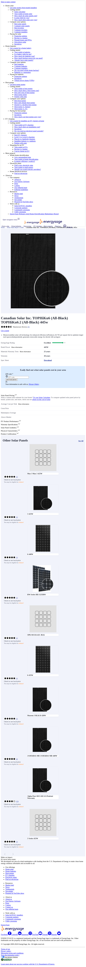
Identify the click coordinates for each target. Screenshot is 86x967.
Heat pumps (27, 226)
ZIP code (9, 374)
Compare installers (20, 32)
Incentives (18, 44)
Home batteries (16, 226)
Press (16, 184)
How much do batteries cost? (24, 56)
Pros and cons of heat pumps (24, 93)
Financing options (20, 36)
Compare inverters (20, 30)
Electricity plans (11, 877)
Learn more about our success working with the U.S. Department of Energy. (28, 964)
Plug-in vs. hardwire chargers (24, 139)
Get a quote (5, 331)
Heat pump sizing (20, 95)
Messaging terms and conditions (12, 953)
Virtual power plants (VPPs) (24, 80)
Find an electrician (20, 173)
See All (80, 441)
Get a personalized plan (22, 157)
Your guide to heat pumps (23, 89)
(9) (29, 327)
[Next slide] (13, 854)
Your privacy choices (11, 957)
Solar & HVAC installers (23, 206)
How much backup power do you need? (28, 58)
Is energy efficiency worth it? (24, 161)
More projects (48, 226)
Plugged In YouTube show (23, 202)
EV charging (38, 226)
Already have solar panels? (23, 60)
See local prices (11, 379)
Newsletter (18, 200)
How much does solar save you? (25, 20)
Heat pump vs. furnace (22, 107)
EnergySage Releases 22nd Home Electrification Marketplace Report (34, 214)
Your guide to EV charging (23, 125)
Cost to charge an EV (22, 151)
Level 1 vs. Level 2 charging (24, 137)
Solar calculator (19, 12)
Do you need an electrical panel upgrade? (29, 131)
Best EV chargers (20, 135)
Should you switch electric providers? (27, 169)
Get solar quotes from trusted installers (23, 8)
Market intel (18, 194)
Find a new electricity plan (23, 165)
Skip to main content (8, 2)
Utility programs (20, 212)
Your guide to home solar (23, 14)
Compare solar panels (22, 26)
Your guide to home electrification (26, 159)
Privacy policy (6, 951)
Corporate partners (20, 208)
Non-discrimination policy (10, 955)
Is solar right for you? (21, 18)
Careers (17, 186)
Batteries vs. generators (22, 72)
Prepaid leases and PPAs (23, 40)
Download (48, 360)
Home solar (5, 226)
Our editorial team (20, 188)
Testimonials (18, 198)
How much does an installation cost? (27, 127)
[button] (9, 395)
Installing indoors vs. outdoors (25, 141)
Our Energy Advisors (21, 181)
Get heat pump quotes (17, 84)
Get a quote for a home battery (20, 48)
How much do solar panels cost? (25, 16)
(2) (17, 759)
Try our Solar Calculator (41, 397)
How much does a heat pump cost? (26, 91)
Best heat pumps (20, 101)
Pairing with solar (20, 97)
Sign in (69, 227)
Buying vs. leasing (20, 38)
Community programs (22, 210)
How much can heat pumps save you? (27, 117)
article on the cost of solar (41, 399)
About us (17, 179)
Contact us (9, 907)
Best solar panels (20, 24)
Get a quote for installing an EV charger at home (27, 121)
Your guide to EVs (21, 147)
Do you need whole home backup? (26, 70)
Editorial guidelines (21, 190)
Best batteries (19, 64)
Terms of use (5, 949)
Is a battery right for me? (23, 54)
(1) (17, 477)
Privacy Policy (34, 384)
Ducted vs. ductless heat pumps (25, 105)
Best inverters (19, 28)
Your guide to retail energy (23, 167)
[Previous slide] (5, 854)
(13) (17, 801)
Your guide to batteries (22, 52)
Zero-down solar (20, 42)
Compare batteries (20, 66)
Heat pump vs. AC (21, 109)
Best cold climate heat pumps (24, 103)
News (16, 196)
